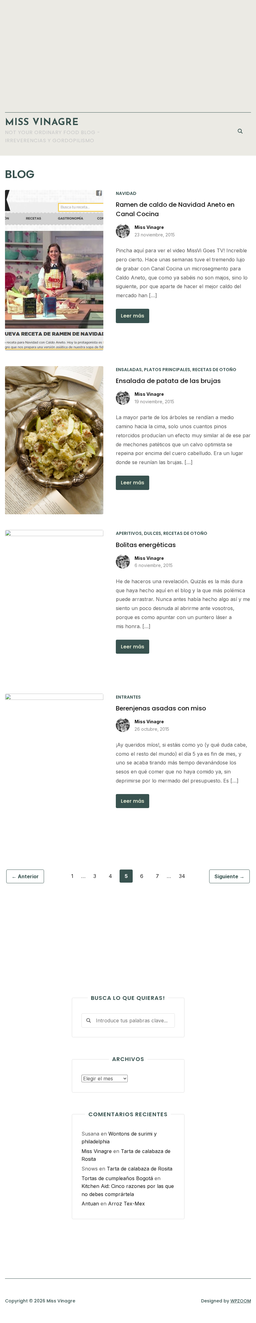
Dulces (152, 533)
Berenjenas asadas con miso (161, 708)
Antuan (90, 1203)
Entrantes (128, 697)
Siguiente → (229, 876)
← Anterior (25, 876)
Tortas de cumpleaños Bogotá (117, 1178)
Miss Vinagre (42, 123)
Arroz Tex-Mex (126, 1203)
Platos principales (167, 369)
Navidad (126, 193)
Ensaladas (129, 369)
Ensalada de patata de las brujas (168, 380)
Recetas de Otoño (214, 369)
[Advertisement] (128, 53)
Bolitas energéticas (146, 544)
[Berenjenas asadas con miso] (54, 697)
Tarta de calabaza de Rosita (139, 1169)
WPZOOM (240, 1301)
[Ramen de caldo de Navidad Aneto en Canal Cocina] (54, 194)
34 (182, 876)
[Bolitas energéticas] (54, 534)
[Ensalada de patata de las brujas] (54, 370)
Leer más (132, 315)
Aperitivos (129, 533)
